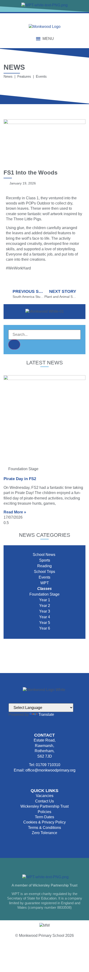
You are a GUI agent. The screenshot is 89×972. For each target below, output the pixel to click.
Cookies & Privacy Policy (44, 822)
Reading (44, 566)
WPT (44, 583)
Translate (46, 714)
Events (44, 577)
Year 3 (44, 611)
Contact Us (44, 801)
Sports (44, 560)
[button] (48, 38)
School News (44, 555)
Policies (44, 812)
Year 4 (44, 617)
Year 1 (44, 600)
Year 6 (44, 628)
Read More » (15, 512)
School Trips (44, 572)
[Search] (14, 345)
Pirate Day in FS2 (20, 479)
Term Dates (44, 817)
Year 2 (44, 606)
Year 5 (44, 623)
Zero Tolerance (44, 833)
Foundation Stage (44, 594)
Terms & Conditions (44, 828)
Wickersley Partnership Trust (44, 806)
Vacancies (44, 796)
